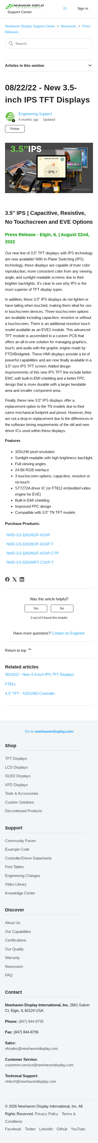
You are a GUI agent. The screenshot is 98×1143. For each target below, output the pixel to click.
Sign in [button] (82, 8)
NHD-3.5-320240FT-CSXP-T (30, 562)
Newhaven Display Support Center (30, 26)
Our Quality (14, 949)
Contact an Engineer (68, 633)
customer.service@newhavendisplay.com (39, 1065)
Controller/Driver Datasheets (28, 858)
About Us (12, 923)
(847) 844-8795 (31, 1021)
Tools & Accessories (21, 793)
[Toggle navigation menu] (66, 10)
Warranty (12, 957)
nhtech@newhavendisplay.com (30, 1081)
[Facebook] (7, 579)
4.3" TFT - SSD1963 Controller (30, 693)
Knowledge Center (20, 893)
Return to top (16, 650)
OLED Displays (18, 776)
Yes (35, 608)
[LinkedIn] (22, 579)
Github (62, 1129)
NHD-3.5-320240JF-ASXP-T (30, 544)
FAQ (9, 975)
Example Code (17, 849)
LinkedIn (46, 1129)
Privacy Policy (46, 1114)
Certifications (15, 940)
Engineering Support (35, 114)
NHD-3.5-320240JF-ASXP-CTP (33, 553)
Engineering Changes (22, 875)
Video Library (16, 884)
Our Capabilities (18, 931)
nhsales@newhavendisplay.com (31, 1048)
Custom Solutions (19, 802)
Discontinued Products (23, 811)
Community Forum (20, 841)
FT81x (10, 684)
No (62, 608)
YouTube (78, 1129)
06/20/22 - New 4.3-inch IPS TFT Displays (39, 674)
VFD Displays (16, 785)
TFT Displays (16, 758)
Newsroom (68, 26)
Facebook (13, 1129)
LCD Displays (16, 767)
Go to (49, 731)
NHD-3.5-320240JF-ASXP (28, 535)
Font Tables (14, 867)
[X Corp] (14, 579)
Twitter (30, 1129)
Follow (14, 129)
